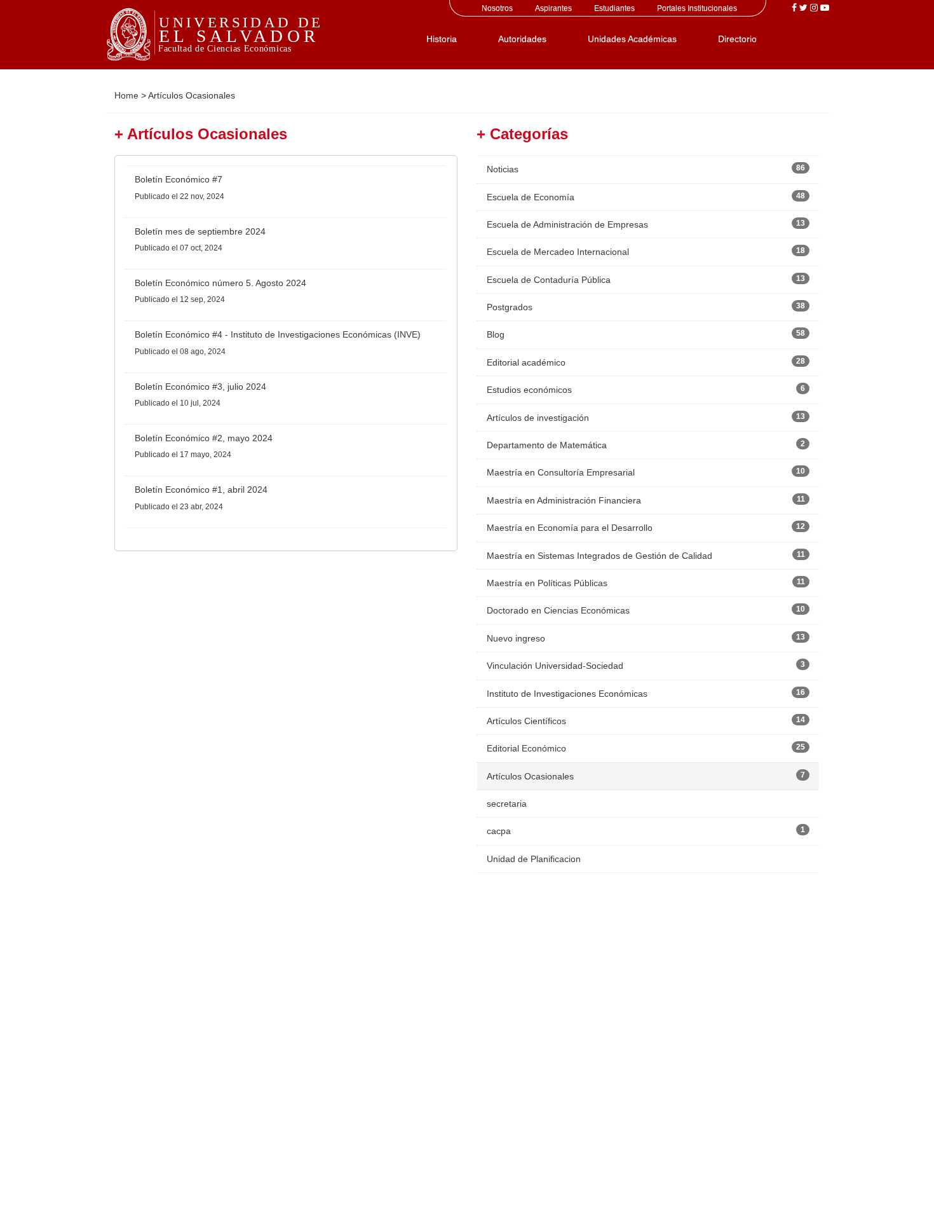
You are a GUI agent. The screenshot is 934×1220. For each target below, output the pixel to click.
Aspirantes (553, 8)
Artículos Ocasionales (530, 776)
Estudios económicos (529, 390)
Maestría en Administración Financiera (564, 500)
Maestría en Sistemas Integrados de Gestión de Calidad (599, 556)
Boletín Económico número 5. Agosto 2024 (220, 283)
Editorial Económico (526, 748)
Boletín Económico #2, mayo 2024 (204, 438)
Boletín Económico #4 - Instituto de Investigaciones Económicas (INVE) (278, 334)
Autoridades (522, 39)
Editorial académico (526, 362)
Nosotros (497, 8)
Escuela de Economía (530, 197)
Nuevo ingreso (516, 638)
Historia (441, 39)
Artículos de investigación (538, 418)
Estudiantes (614, 8)
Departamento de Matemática (547, 445)
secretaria (507, 803)
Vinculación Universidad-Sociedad (555, 666)
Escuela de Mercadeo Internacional (558, 252)
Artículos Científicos (526, 721)
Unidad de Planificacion (534, 859)
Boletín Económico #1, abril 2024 (201, 489)
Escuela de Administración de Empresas (567, 224)
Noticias (502, 169)
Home (126, 95)
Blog (495, 334)
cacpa (499, 831)
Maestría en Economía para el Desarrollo (570, 528)
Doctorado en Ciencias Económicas (558, 610)
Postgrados (509, 307)
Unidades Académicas (632, 39)
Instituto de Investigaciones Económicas (567, 694)
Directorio (737, 39)
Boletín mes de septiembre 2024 (200, 231)
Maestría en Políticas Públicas (547, 583)
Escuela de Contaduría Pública (549, 280)
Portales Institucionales (697, 8)
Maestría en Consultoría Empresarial (561, 472)
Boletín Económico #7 (178, 179)
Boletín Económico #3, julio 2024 (200, 386)
